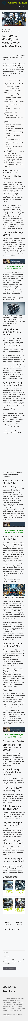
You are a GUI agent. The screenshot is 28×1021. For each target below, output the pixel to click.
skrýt (18, 80)
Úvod (4, 56)
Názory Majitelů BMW (11, 115)
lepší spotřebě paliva (17, 761)
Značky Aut (9, 29)
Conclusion (7, 121)
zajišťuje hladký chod (17, 254)
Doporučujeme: (10, 150)
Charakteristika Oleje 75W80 (13, 88)
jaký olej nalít (21, 64)
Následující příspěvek (19, 923)
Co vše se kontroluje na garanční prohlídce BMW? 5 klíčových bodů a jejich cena (13, 164)
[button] (19, 7)
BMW (5, 29)
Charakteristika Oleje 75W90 (13, 86)
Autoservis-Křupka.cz (17, 3)
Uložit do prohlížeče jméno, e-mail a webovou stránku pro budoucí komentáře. (15, 961)
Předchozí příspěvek (8, 923)
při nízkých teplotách (9, 255)
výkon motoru (11, 317)
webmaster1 (16, 31)
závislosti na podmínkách (11, 323)
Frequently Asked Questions (11, 123)
